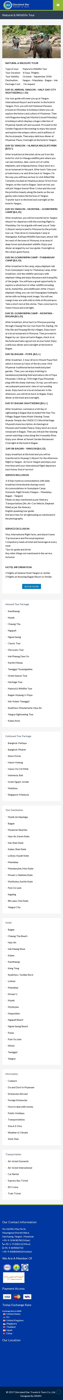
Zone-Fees (13, 1138)
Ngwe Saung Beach (18, 1026)
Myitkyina (13, 1006)
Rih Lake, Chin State (18, 900)
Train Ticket (14, 1193)
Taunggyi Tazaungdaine (20, 669)
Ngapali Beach (15, 1019)
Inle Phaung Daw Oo (18, 656)
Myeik (11, 617)
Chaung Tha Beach (17, 936)
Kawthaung (14, 611)
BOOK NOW (31, 586)
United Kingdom (15, 1320)
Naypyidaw (14, 1013)
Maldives (13, 788)
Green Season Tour (17, 675)
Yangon (12, 1058)
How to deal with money (20, 1106)
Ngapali (12, 630)
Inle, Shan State (15, 842)
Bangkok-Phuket (17, 749)
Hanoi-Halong (15, 762)
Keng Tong (13, 968)
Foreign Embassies (17, 1100)
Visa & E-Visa (15, 1126)
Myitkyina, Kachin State (20, 881)
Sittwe (11, 1045)
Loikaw (11, 981)
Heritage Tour (15, 682)
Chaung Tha (14, 623)
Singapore (11, 1323)
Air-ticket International (20, 1167)
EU (7, 1317)
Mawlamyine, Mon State (20, 868)
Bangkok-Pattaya (17, 743)
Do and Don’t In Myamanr (21, 1087)
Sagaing (12, 894)
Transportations (16, 1119)
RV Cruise (13, 1187)
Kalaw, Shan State (17, 849)
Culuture (12, 1080)
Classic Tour (14, 643)
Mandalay (13, 862)
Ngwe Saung (14, 636)
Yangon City (14, 907)
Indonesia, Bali (15, 775)
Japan (9, 1330)
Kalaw (11, 955)
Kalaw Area (14, 720)
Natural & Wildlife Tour (20, 688)
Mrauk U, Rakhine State (20, 874)
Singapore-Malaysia (18, 794)
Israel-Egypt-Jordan (18, 781)
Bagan (11, 823)
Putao (11, 1032)
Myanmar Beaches (17, 829)
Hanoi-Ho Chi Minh (18, 768)
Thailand (10, 1326)
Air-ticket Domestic (18, 1161)
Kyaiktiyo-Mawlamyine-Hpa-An (25, 707)
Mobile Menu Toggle (58, 5)
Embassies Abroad (18, 1093)
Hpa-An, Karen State (18, 836)
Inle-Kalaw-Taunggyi (19, 701)
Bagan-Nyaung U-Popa (20, 695)
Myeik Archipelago (18, 816)
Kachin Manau (15, 662)
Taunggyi (12, 1052)
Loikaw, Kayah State (18, 855)
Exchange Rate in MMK (11, 1311)
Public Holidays (16, 1113)
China (9, 1333)
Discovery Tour (16, 649)
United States (13, 1313)
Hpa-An (12, 942)
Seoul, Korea (14, 755)
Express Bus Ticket (18, 1180)
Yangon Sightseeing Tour (20, 714)
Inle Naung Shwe (16, 948)
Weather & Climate (18, 1132)
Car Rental (13, 1174)
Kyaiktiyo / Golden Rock (20, 974)
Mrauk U (12, 994)
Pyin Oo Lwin (14, 887)
